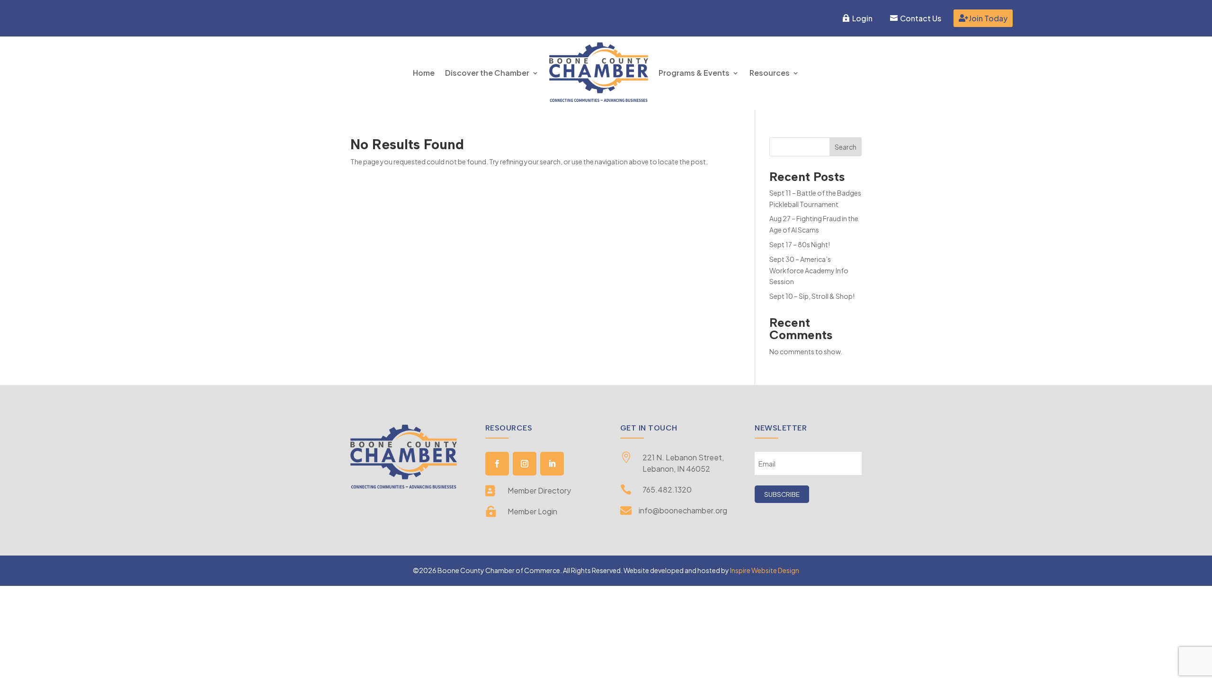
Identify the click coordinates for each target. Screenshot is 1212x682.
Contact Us (920, 18)
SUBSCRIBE (782, 494)
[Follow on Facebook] (497, 464)
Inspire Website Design (764, 570)
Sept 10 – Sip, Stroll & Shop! (812, 296)
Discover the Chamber (487, 73)
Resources (769, 73)
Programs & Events (694, 73)
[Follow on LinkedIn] (552, 464)
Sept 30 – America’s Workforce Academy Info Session (808, 270)
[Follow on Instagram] (524, 464)
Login (862, 18)
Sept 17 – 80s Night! (799, 244)
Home (424, 73)
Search (845, 147)
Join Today (988, 18)
